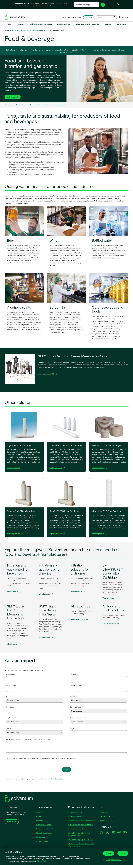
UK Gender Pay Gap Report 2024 (80, 840)
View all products (109, 624)
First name (10, 675)
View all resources (78, 619)
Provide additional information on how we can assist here (28, 739)
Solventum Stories (75, 812)
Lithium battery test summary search (82, 829)
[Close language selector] (118, 4)
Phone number (76, 685)
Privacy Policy (42, 861)
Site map (103, 821)
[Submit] (115, 17)
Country (9, 696)
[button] (112, 859)
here (70, 52)
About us (39, 812)
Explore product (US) (46, 374)
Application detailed (78, 718)
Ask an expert (12, 97)
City (72, 729)
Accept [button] (108, 853)
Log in (64, 17)
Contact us (104, 812)
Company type (76, 707)
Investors (70, 17)
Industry (73, 696)
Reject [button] (123, 853)
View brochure (13, 592)
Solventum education (76, 816)
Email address (11, 685)
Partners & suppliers (44, 825)
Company (10, 707)
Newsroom (40, 837)
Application (11, 718)
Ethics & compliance (44, 833)
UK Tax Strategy (42, 841)
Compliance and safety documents (81, 821)
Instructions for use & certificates (80, 825)
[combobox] (106, 17)
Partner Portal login (107, 816)
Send (66, 769)
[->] (103, 5)
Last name (74, 675)
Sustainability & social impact (47, 829)
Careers (78, 17)
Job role (9, 729)
